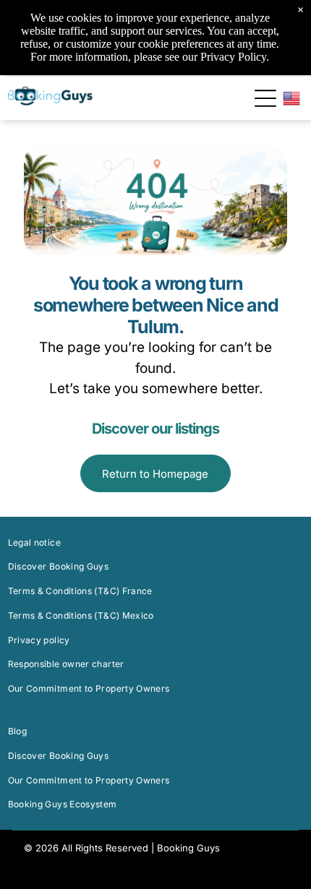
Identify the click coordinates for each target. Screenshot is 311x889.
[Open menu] (265, 98)
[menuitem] (156, 542)
